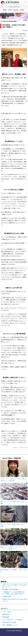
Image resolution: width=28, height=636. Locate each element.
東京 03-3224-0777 (14, 6)
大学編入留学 (16, 10)
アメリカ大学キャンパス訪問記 (12, 619)
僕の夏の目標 (6, 596)
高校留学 (5, 10)
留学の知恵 (5, 614)
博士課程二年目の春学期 (10, 589)
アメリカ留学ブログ (10, 20)
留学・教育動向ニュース (10, 625)
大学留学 (10, 10)
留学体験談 (18, 20)
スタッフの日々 (7, 612)
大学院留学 (21, 10)
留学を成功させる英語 (9, 622)
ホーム (2, 20)
